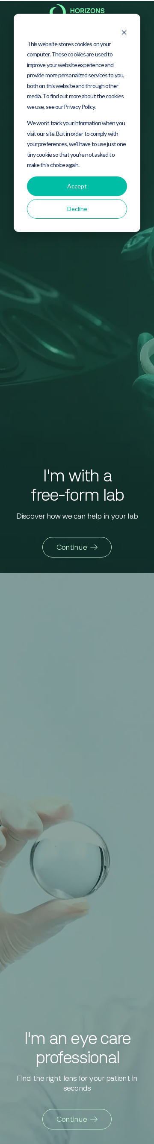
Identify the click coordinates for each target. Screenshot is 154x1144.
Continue (71, 547)
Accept (77, 186)
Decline (77, 208)
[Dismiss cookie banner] (124, 30)
